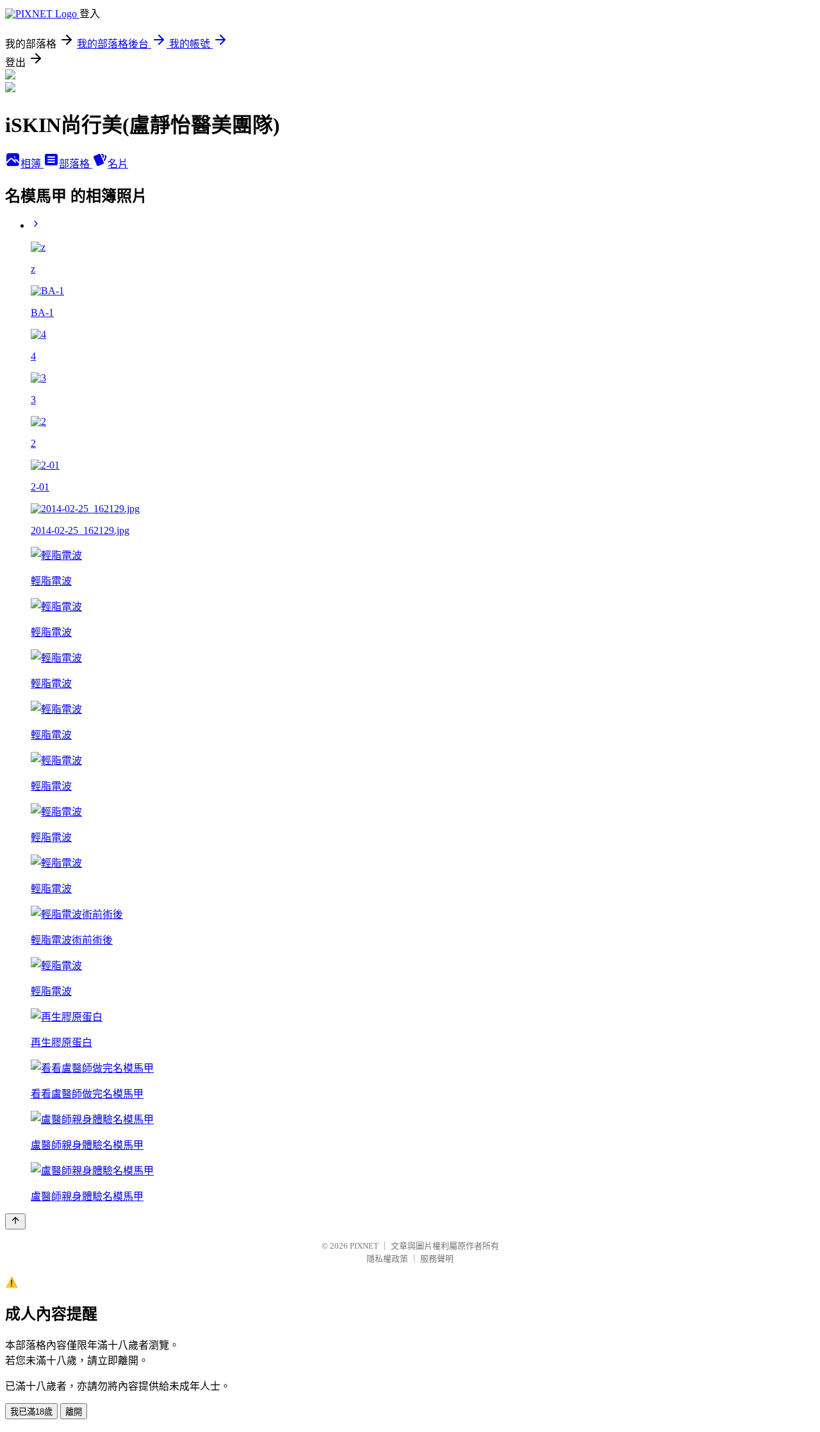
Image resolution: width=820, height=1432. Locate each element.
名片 (118, 163)
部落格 (75, 163)
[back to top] (15, 1221)
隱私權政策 (387, 1258)
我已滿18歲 (31, 1412)
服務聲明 (437, 1258)
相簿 (32, 163)
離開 (73, 1412)
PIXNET (364, 1246)
